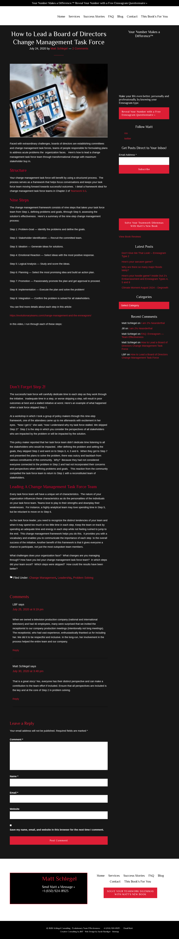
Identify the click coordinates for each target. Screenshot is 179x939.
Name (14, 776)
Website (14, 809)
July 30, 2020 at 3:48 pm (28, 671)
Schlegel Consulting (28, 17)
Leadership (64, 577)
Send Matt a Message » (58, 887)
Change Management (42, 577)
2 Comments (80, 48)
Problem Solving (83, 577)
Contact (115, 881)
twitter (127, 138)
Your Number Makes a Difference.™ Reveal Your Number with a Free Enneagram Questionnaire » (89, 3)
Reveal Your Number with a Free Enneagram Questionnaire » (141, 113)
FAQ (151, 875)
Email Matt (128, 928)
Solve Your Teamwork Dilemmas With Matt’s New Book (144, 224)
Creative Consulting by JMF (71, 931)
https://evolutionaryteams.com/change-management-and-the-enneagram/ (50, 315)
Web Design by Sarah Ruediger (98, 931)
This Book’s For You (137, 881)
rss (126, 133)
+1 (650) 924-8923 (55, 891)
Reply (16, 650)
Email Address (128, 154)
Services (114, 875)
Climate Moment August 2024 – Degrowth (145, 287)
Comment (16, 739)
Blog (161, 875)
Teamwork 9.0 (78, 191)
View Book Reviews (130, 236)
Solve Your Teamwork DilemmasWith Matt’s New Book (130, 893)
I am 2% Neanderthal (153, 323)
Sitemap (115, 931)
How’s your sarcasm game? (137, 261)
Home (101, 875)
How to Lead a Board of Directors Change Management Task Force (145, 345)
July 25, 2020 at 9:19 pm (28, 609)
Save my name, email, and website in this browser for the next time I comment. (57, 829)
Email (14, 792)
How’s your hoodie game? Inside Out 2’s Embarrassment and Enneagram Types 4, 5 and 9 (145, 279)
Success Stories (134, 875)
